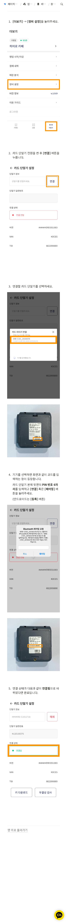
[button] (11, 4)
